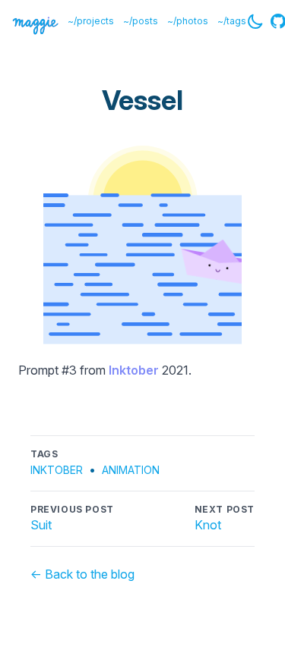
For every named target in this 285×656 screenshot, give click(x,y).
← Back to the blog (82, 574)
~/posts (140, 21)
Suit (41, 524)
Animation (131, 469)
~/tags (231, 21)
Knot (208, 524)
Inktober (134, 370)
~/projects (91, 21)
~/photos (187, 21)
